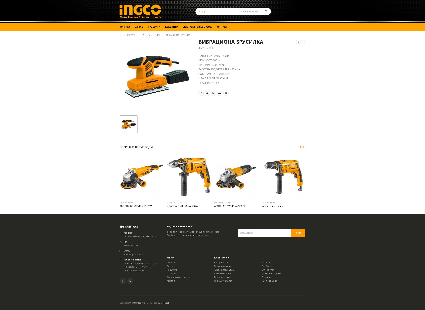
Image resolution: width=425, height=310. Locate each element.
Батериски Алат (222, 262)
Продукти (154, 26)
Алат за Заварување (225, 269)
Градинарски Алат (223, 277)
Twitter (207, 93)
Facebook (201, 93)
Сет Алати (266, 266)
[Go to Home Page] (121, 35)
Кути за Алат (267, 269)
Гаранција (171, 26)
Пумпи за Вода (269, 280)
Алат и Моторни (222, 273)
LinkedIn (213, 93)
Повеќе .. (158, 160)
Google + (219, 93)
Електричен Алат (223, 266)
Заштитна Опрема (271, 273)
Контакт (222, 26)
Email (226, 93)
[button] (301, 147)
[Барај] (266, 11)
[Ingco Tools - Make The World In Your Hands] (140, 11)
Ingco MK (140, 303)
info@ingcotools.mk (134, 254)
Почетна (125, 26)
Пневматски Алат (223, 280)
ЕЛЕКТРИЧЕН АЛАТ (127, 203)
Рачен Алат (267, 262)
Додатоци (266, 277)
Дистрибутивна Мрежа (197, 26)
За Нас (139, 26)
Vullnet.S (165, 303)
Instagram (130, 281)
